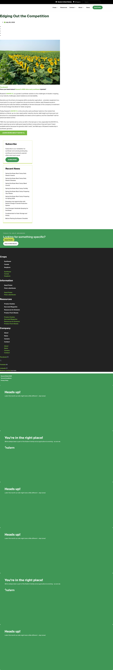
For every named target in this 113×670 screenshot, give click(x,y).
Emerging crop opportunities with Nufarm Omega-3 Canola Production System (16, 203)
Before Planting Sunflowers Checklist (16, 218)
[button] (30, 27)
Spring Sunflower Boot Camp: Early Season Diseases (15, 179)
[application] (57, 7)
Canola (6, 264)
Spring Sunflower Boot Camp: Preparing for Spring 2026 (17, 197)
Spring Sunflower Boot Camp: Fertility (16, 188)
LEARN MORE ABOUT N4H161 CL (13, 133)
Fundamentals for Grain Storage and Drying (16, 214)
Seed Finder (8, 285)
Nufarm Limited (5, 370)
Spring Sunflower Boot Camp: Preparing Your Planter (17, 192)
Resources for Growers (12, 310)
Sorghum (7, 267)
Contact (72, 7)
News (88, 7)
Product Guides (9, 304)
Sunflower (7, 261)
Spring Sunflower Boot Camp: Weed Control (16, 184)
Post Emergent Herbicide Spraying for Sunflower (16, 209)
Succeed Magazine (10, 307)
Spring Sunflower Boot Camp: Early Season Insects (15, 174)
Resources (63, 7)
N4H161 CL (10, 93)
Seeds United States (65, 2)
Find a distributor (10, 288)
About (80, 7)
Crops (54, 7)
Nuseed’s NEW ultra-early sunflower (27, 89)
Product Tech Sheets (11, 313)
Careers (7, 339)
